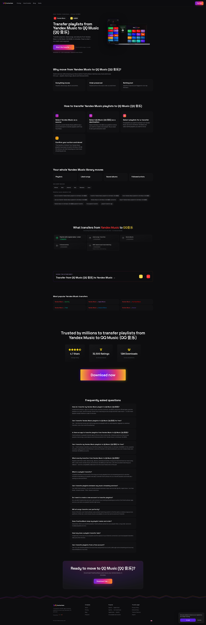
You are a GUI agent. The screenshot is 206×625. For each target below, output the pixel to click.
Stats (39, 3)
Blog (34, 3)
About (86, 607)
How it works (27, 3)
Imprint (134, 614)
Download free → (103, 581)
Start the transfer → (63, 47)
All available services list (114, 614)
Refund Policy (135, 610)
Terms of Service (136, 612)
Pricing (19, 3)
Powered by (55, 615)
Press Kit (87, 614)
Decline (199, 620)
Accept (188, 620)
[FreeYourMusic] (8, 3)
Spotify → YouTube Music (114, 610)
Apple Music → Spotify (114, 612)
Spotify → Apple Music (114, 607)
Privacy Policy (135, 607)
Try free (199, 3)
